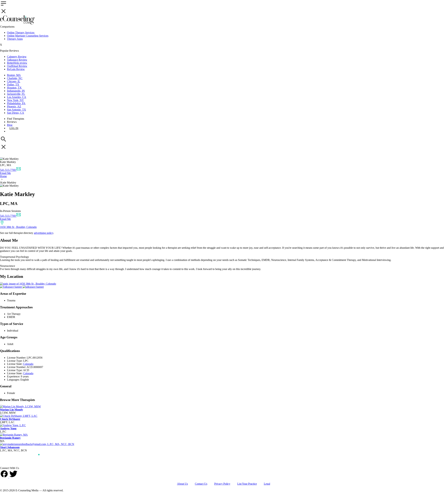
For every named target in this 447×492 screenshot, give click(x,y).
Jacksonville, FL (16, 93)
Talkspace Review (17, 59)
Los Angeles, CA (16, 97)
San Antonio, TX (16, 109)
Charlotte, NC (15, 78)
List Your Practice (247, 483)
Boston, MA (14, 75)
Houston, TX (14, 87)
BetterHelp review (17, 62)
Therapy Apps (15, 38)
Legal (267, 483)
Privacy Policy (222, 483)
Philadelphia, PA (16, 103)
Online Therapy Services (20, 32)
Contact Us (201, 483)
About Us (182, 483)
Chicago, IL (13, 81)
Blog (9, 124)
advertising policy (43, 232)
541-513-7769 (8, 169)
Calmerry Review (17, 56)
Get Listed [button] (16, 131)
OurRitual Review (17, 66)
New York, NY (15, 100)
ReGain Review (16, 69)
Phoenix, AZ (14, 106)
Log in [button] (13, 128)
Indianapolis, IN (16, 90)
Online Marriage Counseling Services (27, 35)
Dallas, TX (13, 84)
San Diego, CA (15, 112)
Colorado (28, 363)
